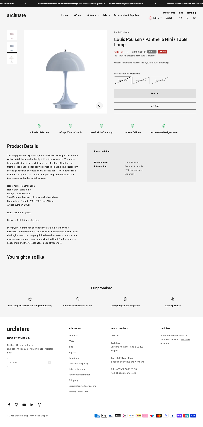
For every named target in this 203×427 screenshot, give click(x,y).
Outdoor (91, 15)
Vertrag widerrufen (79, 391)
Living (64, 15)
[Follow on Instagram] (17, 405)
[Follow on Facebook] (9, 405)
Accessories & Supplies (126, 15)
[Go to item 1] (12, 35)
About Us (73, 335)
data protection (77, 369)
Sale (105, 15)
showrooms (169, 12)
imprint (72, 352)
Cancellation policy (78, 363)
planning (191, 12)
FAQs (71, 341)
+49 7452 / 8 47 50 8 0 (126, 369)
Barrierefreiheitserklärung (82, 385)
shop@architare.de (126, 372)
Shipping (73, 380)
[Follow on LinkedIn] (32, 405)
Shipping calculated (136, 55)
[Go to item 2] (12, 47)
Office (77, 15)
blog (181, 12)
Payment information (80, 374)
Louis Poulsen (121, 32)
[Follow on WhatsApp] (39, 405)
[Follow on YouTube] (24, 405)
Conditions (74, 357)
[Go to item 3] (12, 59)
